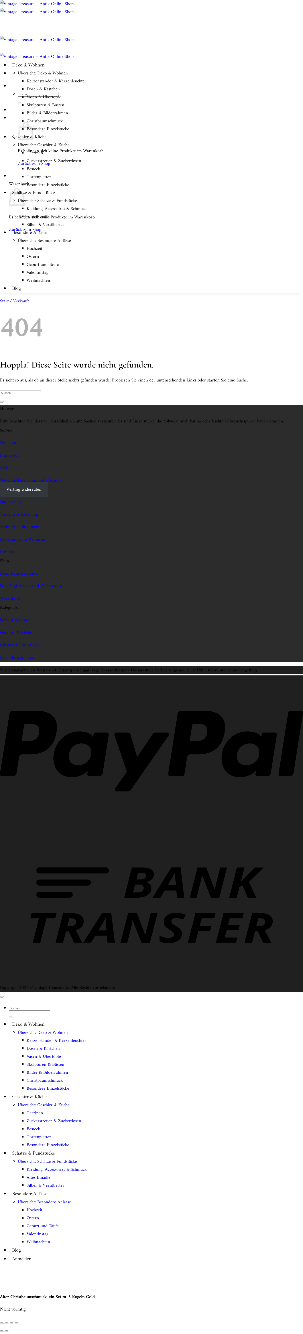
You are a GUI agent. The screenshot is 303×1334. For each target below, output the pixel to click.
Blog (16, 288)
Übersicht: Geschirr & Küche (43, 145)
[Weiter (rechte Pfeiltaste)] (6, 1331)
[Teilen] (11, 1323)
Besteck (33, 169)
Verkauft (21, 301)
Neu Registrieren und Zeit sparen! (31, 586)
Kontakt (7, 552)
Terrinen (35, 153)
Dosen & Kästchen (43, 89)
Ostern (33, 257)
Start (4, 301)
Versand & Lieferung (19, 515)
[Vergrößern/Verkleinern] (2, 1323)
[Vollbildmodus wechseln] (6, 1323)
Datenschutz (11, 502)
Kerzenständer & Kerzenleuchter (56, 81)
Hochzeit (34, 249)
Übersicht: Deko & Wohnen (43, 73)
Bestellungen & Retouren (22, 540)
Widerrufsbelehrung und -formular (31, 480)
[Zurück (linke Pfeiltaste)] (2, 1331)
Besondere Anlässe (29, 232)
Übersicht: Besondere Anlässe (44, 241)
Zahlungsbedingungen (19, 527)
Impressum (10, 455)
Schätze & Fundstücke (33, 193)
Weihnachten (38, 281)
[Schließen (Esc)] (16, 1323)
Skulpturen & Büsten (45, 105)
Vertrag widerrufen (23, 490)
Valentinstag (37, 273)
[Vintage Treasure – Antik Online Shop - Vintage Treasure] (37, 8)
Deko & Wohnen (28, 65)
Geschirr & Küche (16, 633)
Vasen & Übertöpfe (44, 97)
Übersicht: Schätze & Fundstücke (47, 201)
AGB (4, 468)
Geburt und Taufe (43, 265)
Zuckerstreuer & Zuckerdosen (54, 161)
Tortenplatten (39, 177)
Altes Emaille (38, 217)
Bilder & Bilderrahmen (47, 113)
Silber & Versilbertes (45, 225)
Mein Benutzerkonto (19, 574)
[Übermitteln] (19, 103)
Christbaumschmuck (45, 121)
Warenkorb (10, 599)
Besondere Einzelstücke (48, 129)
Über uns (8, 443)
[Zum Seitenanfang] (2, 997)
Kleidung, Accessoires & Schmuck (57, 209)
